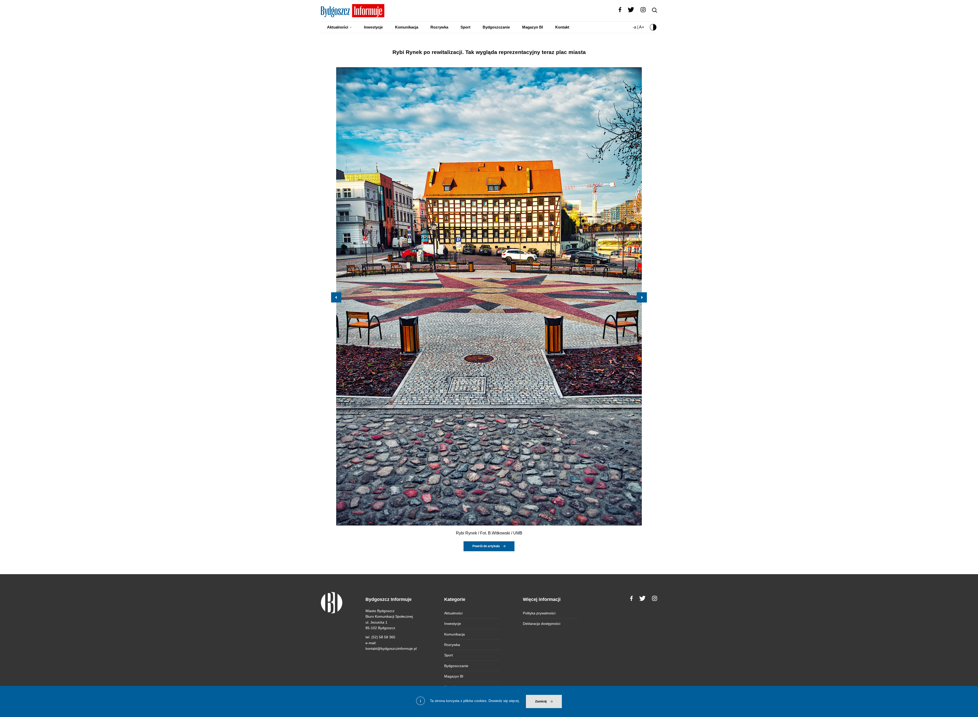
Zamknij (541, 701)
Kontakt (562, 27)
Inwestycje (373, 27)
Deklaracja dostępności (541, 624)
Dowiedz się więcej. (504, 701)
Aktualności (337, 27)
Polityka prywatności (539, 613)
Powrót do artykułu (486, 546)
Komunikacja (406, 27)
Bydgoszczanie (496, 27)
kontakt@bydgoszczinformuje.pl (391, 648)
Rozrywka (439, 27)
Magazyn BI (532, 27)
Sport (465, 27)
